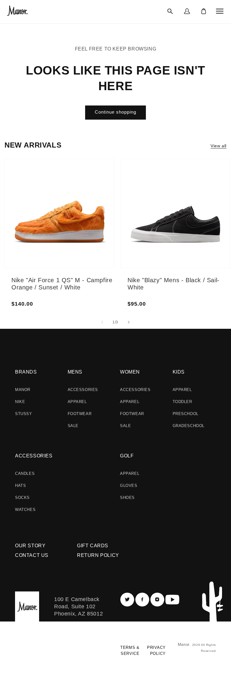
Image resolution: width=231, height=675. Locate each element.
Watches (25, 509)
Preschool (186, 413)
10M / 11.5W (204, 173)
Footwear (80, 413)
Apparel (77, 401)
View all (218, 145)
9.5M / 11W (161, 225)
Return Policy (98, 555)
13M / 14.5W (204, 209)
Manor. (185, 644)
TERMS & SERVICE (130, 650)
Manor (22, 389)
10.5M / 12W (204, 180)
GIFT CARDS (92, 545)
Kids (179, 371)
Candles (25, 473)
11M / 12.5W (204, 187)
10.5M (82, 180)
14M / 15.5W (204, 216)
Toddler (182, 401)
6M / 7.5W (160, 175)
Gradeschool (189, 425)
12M (81, 202)
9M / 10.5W (161, 218)
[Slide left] (102, 322)
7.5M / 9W (160, 196)
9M (38, 218)
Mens (75, 371)
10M (81, 173)
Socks (22, 497)
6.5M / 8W (160, 182)
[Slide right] (128, 322)
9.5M (39, 225)
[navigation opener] (219, 11)
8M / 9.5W (160, 204)
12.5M (82, 209)
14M (81, 223)
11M (80, 187)
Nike (20, 401)
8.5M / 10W (161, 211)
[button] (170, 11)
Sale (73, 425)
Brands (26, 371)
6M (38, 175)
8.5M (39, 211)
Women (130, 371)
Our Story (30, 545)
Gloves (128, 485)
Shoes (127, 497)
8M (38, 204)
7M (38, 189)
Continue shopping (115, 112)
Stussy (23, 413)
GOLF (127, 455)
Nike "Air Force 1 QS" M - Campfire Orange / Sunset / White (61, 284)
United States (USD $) (40, 653)
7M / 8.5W (160, 189)
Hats (20, 485)
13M (81, 216)
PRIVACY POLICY (156, 650)
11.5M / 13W (204, 195)
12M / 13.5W (204, 202)
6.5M (39, 182)
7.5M (39, 196)
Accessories (83, 389)
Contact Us (31, 555)
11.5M (82, 195)
